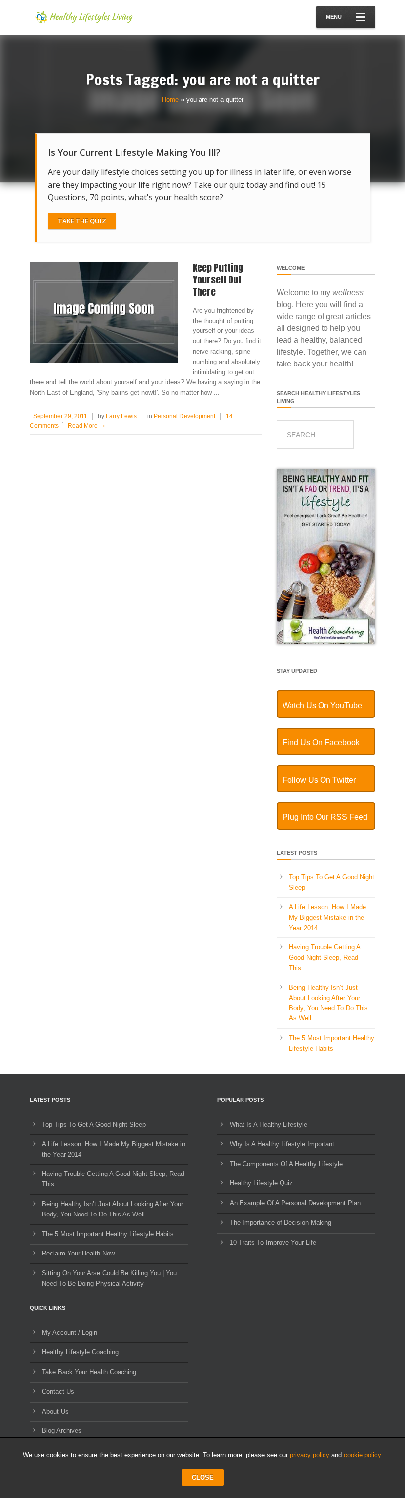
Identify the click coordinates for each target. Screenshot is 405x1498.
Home (170, 99)
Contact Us (58, 1391)
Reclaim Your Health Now (78, 1253)
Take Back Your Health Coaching (89, 1372)
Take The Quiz (82, 220)
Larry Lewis (121, 416)
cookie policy (362, 1454)
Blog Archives (61, 1430)
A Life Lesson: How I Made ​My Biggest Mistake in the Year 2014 (328, 917)
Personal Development (184, 416)
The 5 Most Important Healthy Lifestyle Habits (108, 1234)
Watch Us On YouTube (322, 705)
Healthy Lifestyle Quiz (261, 1183)
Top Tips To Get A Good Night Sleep (94, 1124)
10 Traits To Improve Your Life (273, 1242)
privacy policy (309, 1454)
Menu (334, 17)
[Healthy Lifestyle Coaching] (326, 642)
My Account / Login (69, 1332)
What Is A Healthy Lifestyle (268, 1124)
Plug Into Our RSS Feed (325, 817)
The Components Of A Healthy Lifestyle (286, 1164)
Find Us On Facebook (321, 742)
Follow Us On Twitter (319, 780)
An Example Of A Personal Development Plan (295, 1203)
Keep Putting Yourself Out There (218, 280)
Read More (86, 425)
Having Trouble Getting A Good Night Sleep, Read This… (324, 957)
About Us (55, 1411)
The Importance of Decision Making (280, 1222)
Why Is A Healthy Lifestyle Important (282, 1144)
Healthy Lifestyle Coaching (80, 1352)
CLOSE (203, 1477)
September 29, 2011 (60, 416)
